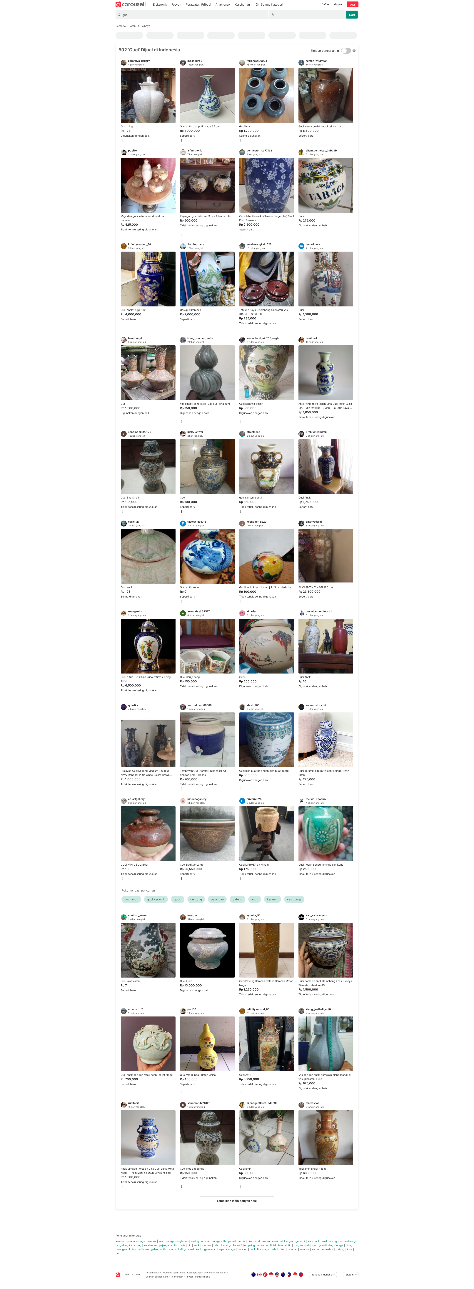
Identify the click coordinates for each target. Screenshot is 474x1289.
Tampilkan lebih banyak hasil (237, 1201)
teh (283, 1249)
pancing (242, 1249)
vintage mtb (218, 1241)
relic (216, 1245)
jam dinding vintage (331, 1245)
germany (209, 1249)
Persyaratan (177, 1276)
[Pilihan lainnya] (122, 140)
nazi (314, 1245)
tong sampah (302, 1245)
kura (349, 1249)
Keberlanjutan (194, 1272)
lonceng (226, 1245)
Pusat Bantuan (153, 1272)
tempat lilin (284, 1245)
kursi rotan (150, 1245)
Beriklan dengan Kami (157, 1276)
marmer (206, 1245)
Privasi (189, 1276)
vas (161, 1241)
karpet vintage (226, 1249)
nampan (292, 1249)
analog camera (200, 1241)
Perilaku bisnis (202, 1276)
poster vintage (136, 1241)
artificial (271, 1245)
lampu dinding (177, 1249)
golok (338, 1241)
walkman (327, 1241)
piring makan (256, 1245)
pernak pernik (236, 1241)
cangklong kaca (125, 1245)
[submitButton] (352, 15)
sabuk (275, 1249)
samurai (120, 1241)
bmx (118, 1253)
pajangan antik (168, 1245)
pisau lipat (254, 1241)
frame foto (239, 1245)
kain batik (314, 1241)
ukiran (266, 1241)
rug (139, 1245)
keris (182, 1245)
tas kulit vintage (259, 1249)
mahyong (350, 1241)
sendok (151, 1241)
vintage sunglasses (176, 1241)
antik (197, 1245)
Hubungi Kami (170, 1272)
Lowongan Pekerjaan (215, 1272)
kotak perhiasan (139, 1249)
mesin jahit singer (282, 1241)
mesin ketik (195, 1249)
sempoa (304, 1249)
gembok (301, 1241)
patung (340, 1249)
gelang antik (158, 1249)
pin (189, 1245)
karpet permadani (322, 1249)
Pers (182, 1272)
